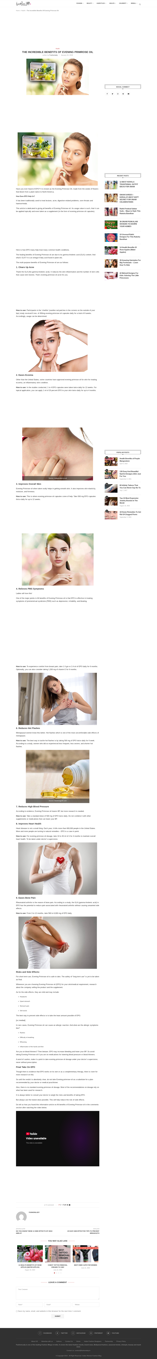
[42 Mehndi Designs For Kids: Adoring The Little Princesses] (111, 276)
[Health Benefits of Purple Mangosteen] (111, 461)
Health (111, 3)
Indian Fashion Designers (92, 1341)
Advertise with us (47, 1341)
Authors (59, 1341)
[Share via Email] (69, 1205)
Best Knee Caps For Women (85, 1265)
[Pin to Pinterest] (67, 1205)
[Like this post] (60, 1205)
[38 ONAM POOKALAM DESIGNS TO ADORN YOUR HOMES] (111, 224)
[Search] (140, 4)
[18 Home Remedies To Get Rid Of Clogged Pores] (111, 515)
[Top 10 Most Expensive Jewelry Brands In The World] (111, 501)
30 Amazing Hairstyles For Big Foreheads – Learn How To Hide (130, 262)
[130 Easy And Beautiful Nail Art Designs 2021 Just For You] (111, 474)
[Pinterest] (123, 94)
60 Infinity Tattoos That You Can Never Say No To (130, 486)
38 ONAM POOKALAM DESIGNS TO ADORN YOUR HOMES (129, 224)
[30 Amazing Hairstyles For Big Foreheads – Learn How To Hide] (111, 263)
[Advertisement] (55, 31)
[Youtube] (128, 94)
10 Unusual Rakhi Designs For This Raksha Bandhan (130, 237)
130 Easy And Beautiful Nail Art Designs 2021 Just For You (130, 474)
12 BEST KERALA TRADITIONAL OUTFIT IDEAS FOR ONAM (129, 184)
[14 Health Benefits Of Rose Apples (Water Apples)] (30, 1253)
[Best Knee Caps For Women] (85, 1253)
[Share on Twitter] (65, 1205)
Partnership (109, 1341)
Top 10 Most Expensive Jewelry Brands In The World (129, 500)
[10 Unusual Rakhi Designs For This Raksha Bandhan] (111, 237)
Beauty (89, 3)
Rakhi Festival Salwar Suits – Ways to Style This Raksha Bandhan (130, 211)
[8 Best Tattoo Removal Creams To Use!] (58, 1253)
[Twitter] (112, 94)
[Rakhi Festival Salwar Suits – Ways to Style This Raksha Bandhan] (111, 212)
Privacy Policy (121, 1341)
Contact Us (69, 1341)
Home (18, 10)
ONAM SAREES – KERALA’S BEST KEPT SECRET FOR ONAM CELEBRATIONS (129, 198)
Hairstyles (101, 3)
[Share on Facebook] (63, 1205)
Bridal (133, 3)
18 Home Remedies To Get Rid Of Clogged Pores (130, 513)
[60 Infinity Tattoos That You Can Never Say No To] (111, 488)
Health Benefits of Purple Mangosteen (130, 460)
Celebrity (122, 3)
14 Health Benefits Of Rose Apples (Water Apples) (128, 249)
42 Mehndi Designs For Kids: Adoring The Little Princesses (129, 275)
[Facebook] (107, 94)
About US (34, 1341)
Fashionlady (53, 55)
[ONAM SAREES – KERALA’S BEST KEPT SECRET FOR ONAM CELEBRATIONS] (111, 198)
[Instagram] (118, 94)
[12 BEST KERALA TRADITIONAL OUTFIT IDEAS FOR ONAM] (111, 185)
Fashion (79, 3)
